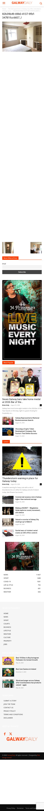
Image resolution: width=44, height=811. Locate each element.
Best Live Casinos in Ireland (26, 669)
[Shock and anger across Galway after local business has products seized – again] (8, 683)
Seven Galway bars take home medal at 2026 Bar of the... (21, 400)
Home (4, 9)
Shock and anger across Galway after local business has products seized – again (28, 683)
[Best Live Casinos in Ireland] (8, 672)
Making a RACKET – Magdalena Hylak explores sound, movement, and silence (27, 510)
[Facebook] (4, 734)
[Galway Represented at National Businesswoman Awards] (8, 421)
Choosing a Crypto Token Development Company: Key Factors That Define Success (26, 431)
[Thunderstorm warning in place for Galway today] (22, 460)
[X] (10, 734)
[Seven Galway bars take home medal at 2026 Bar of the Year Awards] (22, 381)
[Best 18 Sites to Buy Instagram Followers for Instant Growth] (8, 661)
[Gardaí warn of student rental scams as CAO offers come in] (8, 533)
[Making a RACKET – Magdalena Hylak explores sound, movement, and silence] (8, 511)
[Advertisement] (22, 146)
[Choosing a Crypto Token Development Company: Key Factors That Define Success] (8, 432)
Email (4, 264)
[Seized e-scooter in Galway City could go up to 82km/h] (8, 522)
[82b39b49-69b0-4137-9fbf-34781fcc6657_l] (22, 51)
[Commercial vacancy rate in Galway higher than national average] (8, 500)
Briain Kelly (5, 405)
